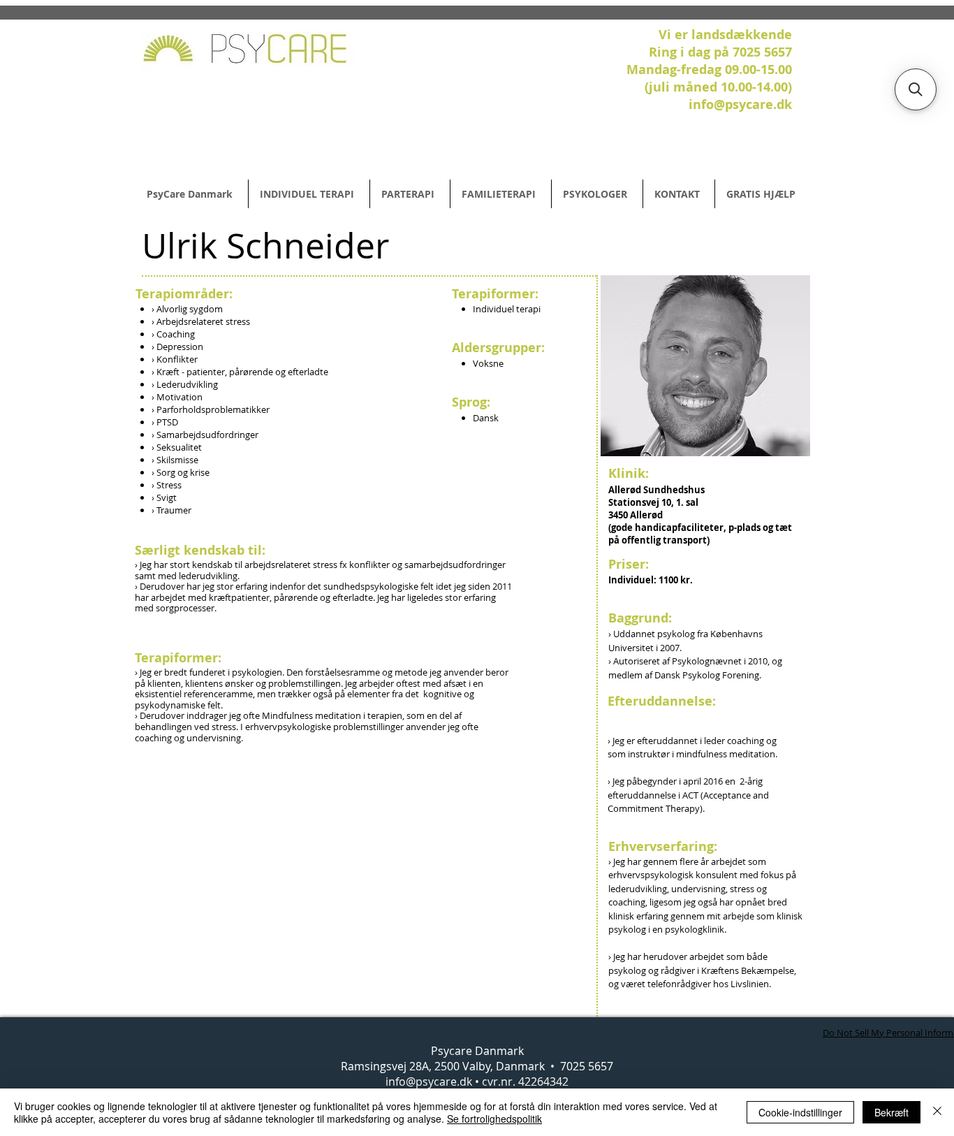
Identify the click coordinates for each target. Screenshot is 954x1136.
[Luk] (937, 1112)
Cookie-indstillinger (800, 1112)
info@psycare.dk (429, 1081)
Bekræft (891, 1112)
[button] (916, 89)
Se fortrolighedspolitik (494, 1119)
